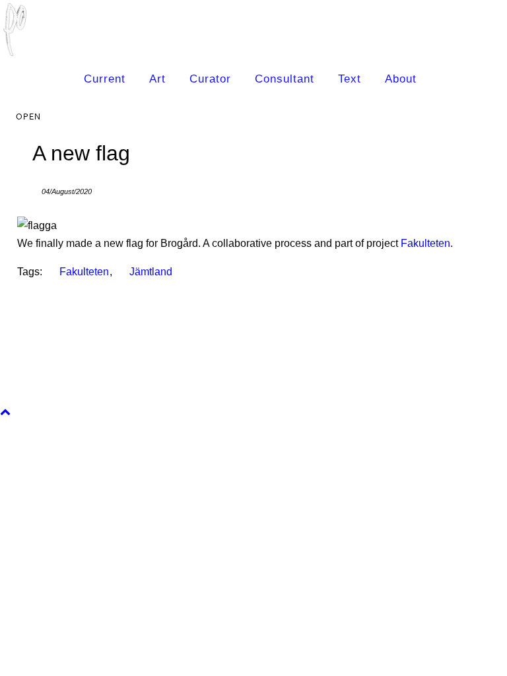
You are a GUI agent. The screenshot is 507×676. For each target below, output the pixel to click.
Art (157, 79)
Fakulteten (425, 243)
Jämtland (150, 271)
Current (104, 79)
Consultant (284, 79)
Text (349, 79)
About (401, 79)
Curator (210, 79)
